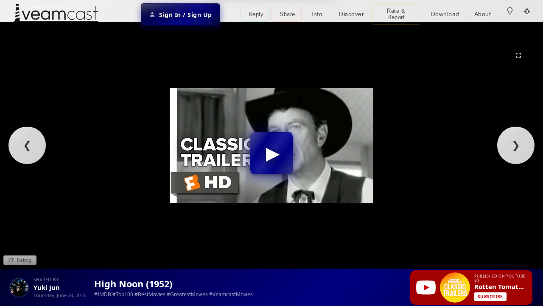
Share (287, 14)
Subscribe (490, 297)
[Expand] (518, 55)
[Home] (56, 14)
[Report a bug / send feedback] (527, 11)
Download (445, 14)
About (482, 14)
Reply (256, 14)
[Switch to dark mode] (510, 11)
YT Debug (20, 260)
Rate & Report (396, 14)
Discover (351, 14)
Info (316, 14)
